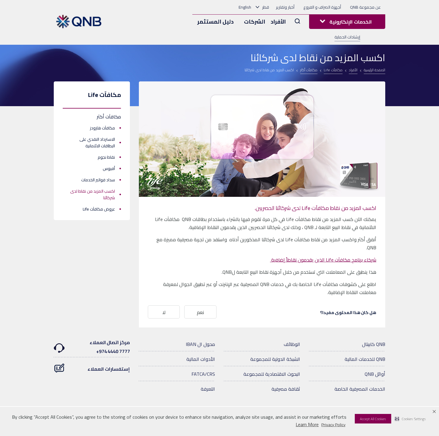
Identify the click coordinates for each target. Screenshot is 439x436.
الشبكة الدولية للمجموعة (275, 359)
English (245, 7)
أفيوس (109, 168)
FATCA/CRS (203, 373)
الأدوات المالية (200, 359)
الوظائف (292, 344)
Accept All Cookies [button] (373, 418)
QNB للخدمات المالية (365, 359)
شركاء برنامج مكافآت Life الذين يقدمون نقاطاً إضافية (323, 259)
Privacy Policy (333, 425)
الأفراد (278, 22)
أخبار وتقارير (285, 7)
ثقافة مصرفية (285, 388)
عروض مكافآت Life (99, 209)
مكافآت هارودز (102, 128)
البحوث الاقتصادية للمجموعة (271, 373)
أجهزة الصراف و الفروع (322, 7)
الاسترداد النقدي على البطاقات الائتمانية (97, 142)
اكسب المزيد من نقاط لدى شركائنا (92, 194)
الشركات (254, 22)
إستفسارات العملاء (109, 368)
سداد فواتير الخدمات (98, 180)
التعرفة (208, 388)
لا (163, 312)
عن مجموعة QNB (365, 7)
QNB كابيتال (373, 344)
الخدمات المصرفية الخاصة (359, 388)
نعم (200, 312)
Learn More (307, 424)
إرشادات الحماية (347, 37)
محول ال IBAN (200, 344)
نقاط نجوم (106, 157)
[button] (410, 418)
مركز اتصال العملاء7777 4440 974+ (110, 347)
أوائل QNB (375, 373)
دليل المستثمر (215, 22)
